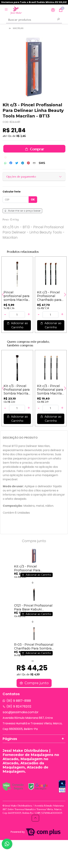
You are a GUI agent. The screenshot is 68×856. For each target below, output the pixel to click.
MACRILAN (18, 28)
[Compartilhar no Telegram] (22, 163)
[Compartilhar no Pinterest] (28, 163)
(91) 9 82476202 (18, 706)
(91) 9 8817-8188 (18, 700)
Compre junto (36, 683)
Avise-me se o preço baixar (24, 210)
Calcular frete (12, 191)
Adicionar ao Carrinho (19, 325)
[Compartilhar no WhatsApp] (5, 163)
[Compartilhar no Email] (34, 163)
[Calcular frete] (33, 199)
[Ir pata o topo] (35, 818)
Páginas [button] (10, 738)
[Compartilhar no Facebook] (11, 163)
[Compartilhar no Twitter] (17, 163)
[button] (53, 10)
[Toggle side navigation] (6, 10)
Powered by (18, 832)
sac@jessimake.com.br (21, 712)
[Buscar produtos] (58, 19)
